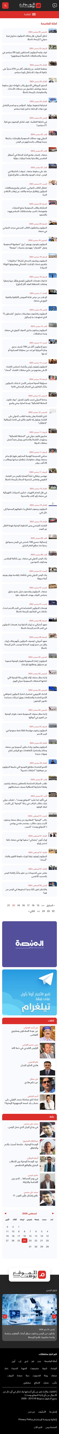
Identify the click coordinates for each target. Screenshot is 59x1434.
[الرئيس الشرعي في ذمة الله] (47, 1050)
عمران (46, 1382)
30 (36, 1246)
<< (43, 905)
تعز (33, 1361)
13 (41, 1236)
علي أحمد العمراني (31, 1027)
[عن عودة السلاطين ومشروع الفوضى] (47, 1033)
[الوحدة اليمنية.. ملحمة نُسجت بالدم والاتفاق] (47, 1147)
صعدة (19, 1375)
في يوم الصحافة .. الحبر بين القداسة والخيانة (25, 1180)
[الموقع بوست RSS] (44, 1404)
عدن (39, 1361)
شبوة (44, 1368)
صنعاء (54, 1375)
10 (13, 1231)
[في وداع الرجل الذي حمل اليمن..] (47, 1129)
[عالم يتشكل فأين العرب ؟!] (47, 1198)
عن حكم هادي (31, 1082)
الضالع (37, 1382)
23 (48, 911)
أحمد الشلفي (33, 1095)
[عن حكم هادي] (47, 1085)
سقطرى (27, 1382)
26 (13, 1240)
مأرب (54, 1382)
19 (18, 905)
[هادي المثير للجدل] (47, 1068)
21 (8, 905)
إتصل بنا (53, 1411)
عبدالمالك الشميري (30, 1140)
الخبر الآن (38, 1427)
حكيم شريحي (33, 1174)
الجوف (11, 1375)
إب (20, 1361)
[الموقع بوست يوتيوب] (49, 1404)
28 (47, 1246)
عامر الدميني (33, 1061)
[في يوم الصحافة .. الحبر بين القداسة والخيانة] (47, 1181)
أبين (13, 1361)
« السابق (51, 905)
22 (53, 911)
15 (38, 905)
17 (28, 905)
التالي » (31, 911)
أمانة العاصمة (51, 1361)
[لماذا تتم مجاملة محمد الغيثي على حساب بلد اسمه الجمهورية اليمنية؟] (47, 1102)
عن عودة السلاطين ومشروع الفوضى (25, 1032)
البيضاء (54, 1368)
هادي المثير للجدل (29, 1065)
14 (36, 1236)
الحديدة (15, 1368)
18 (23, 905)
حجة (27, 1375)
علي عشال (34, 1078)
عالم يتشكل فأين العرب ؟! (25, 1195)
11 (7, 1231)
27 (7, 1240)
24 (43, 911)
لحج (26, 1361)
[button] (54, 1316)
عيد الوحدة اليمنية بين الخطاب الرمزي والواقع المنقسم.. (23, 1163)
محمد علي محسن (31, 1123)
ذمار (6, 1368)
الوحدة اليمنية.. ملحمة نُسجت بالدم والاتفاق (21, 1146)
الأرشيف (42, 1411)
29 (41, 1246)
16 (33, 905)
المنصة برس (51, 1427)
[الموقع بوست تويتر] (52, 1404)
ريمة (46, 1375)
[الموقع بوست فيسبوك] (55, 1404)
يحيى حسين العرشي (30, 1044)
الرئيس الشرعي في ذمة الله (25, 1048)
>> (38, 911)
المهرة (24, 1368)
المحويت (37, 1375)
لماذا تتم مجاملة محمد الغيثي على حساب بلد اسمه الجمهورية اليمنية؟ (21, 1101)
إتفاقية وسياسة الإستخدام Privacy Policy (37, 1419)
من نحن (31, 1411)
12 (47, 1236)
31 (30, 1246)
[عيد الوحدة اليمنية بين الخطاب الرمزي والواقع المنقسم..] (47, 1164)
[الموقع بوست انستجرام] (46, 1404)
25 (18, 1240)
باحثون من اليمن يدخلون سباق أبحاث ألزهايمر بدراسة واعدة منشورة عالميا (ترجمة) (30, 1335)
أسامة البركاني (32, 1157)
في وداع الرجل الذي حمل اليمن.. (22, 1127)
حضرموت (34, 1368)
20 (47, 1240)
